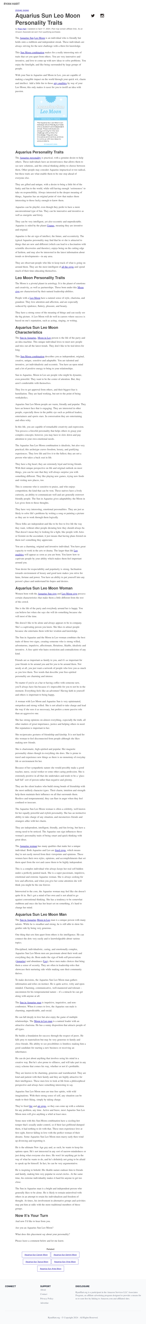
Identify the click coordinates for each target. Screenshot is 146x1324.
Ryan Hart (22, 28)
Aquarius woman (28, 846)
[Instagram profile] (102, 16)
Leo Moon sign (69, 593)
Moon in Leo (44, 337)
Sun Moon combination (32, 52)
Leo (45, 961)
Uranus (50, 225)
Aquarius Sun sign (47, 593)
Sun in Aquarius (28, 337)
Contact (43, 1294)
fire (31, 1106)
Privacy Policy (46, 1298)
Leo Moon (39, 37)
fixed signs (60, 850)
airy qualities (60, 83)
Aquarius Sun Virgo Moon (65, 1261)
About (43, 1289)
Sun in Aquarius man (30, 1002)
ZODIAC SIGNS (22, 10)
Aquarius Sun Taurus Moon (37, 1261)
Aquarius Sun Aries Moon (50, 1268)
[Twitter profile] (93, 16)
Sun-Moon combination (32, 356)
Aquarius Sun (27, 37)
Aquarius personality (30, 157)
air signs (42, 1106)
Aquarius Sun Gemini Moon (65, 1254)
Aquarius (20, 961)
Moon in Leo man (43, 1021)
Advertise (44, 1302)
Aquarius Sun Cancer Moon (36, 1254)
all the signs (68, 266)
